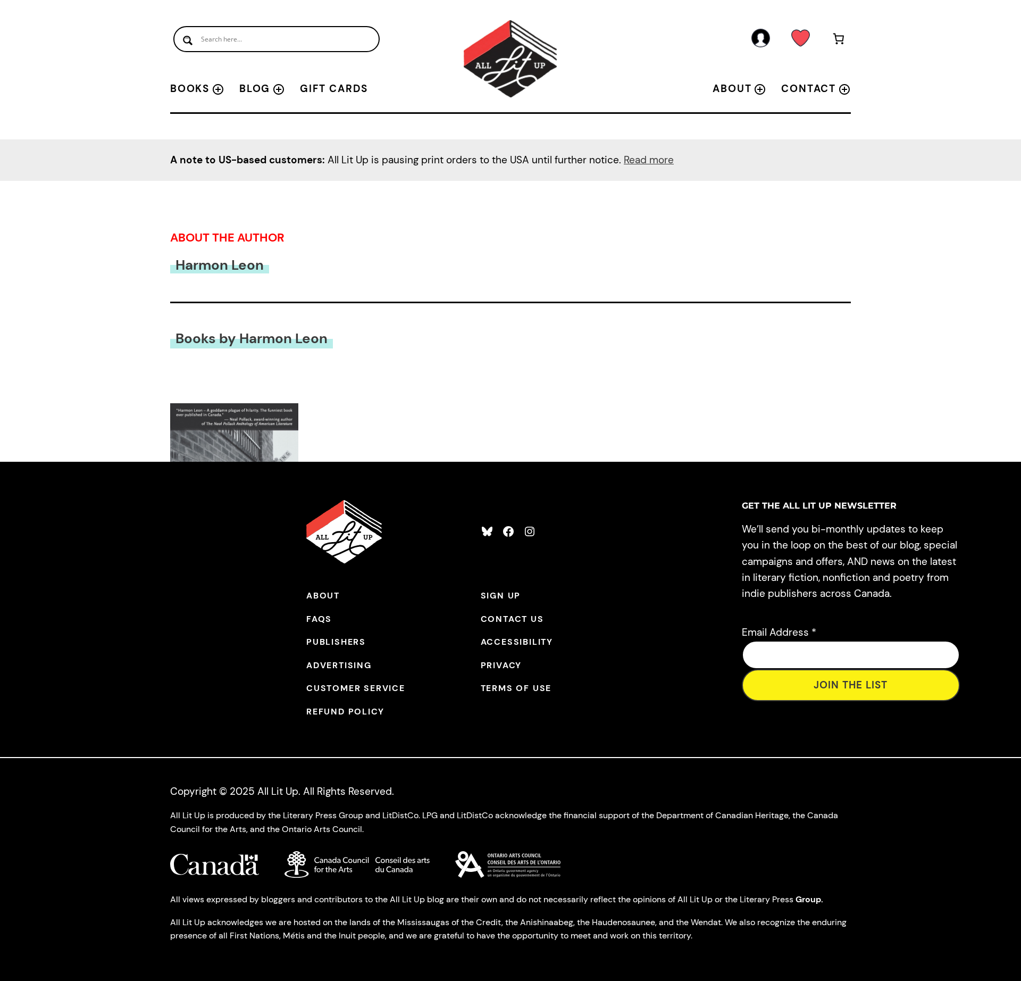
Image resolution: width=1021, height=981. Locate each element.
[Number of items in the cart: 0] (839, 41)
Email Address (779, 632)
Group (808, 899)
